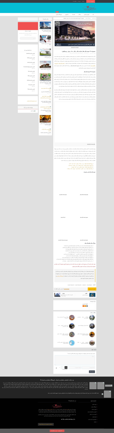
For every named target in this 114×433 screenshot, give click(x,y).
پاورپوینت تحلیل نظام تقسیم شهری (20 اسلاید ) (62, 334)
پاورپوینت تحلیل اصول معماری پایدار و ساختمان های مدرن (46, 102)
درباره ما (83, 1)
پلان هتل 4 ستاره (78, 284)
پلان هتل (84, 284)
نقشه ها (73, 14)
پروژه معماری (94, 404)
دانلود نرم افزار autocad (31, 62)
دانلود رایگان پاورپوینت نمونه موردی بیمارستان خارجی (46, 31)
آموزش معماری (86, 14)
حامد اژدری (91, 53)
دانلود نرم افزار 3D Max (31, 57)
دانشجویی (66, 14)
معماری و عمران (67, 409)
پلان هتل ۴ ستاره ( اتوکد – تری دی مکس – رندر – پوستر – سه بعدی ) (81, 165)
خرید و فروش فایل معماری (32, 100)
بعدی (63, 293)
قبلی (86, 293)
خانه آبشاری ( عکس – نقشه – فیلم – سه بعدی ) (62, 326)
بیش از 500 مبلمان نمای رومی (46, 91)
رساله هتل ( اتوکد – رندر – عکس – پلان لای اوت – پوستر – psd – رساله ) (80, 168)
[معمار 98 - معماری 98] (57, 406)
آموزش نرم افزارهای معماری (92, 411)
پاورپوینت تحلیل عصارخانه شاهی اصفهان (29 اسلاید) (82, 334)
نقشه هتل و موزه (72, 53)
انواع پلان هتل (89, 284)
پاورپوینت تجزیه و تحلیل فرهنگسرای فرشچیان (82, 343)
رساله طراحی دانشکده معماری (46, 69)
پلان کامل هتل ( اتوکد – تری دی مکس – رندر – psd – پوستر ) (82, 167)
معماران (95, 421)
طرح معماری (94, 416)
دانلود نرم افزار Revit (31, 71)
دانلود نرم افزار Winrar (31, 89)
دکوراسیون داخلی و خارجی (92, 419)
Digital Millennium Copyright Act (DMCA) (45, 424)
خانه (93, 14)
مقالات (79, 14)
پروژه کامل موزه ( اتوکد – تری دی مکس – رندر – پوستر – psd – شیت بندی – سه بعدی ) (45, 82)
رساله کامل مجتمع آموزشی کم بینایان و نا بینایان (46, 111)
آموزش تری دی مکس (93, 414)
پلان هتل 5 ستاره (71, 284)
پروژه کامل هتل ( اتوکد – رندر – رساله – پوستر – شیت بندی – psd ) (81, 163)
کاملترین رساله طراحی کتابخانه (46, 132)
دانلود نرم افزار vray (31, 84)
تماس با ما (79, 1)
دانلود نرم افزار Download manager (29, 66)
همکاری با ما (74, 1)
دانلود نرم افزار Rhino (31, 75)
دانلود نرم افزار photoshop (30, 53)
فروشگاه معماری (59, 14)
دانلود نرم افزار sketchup (31, 80)
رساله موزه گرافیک (48, 56)
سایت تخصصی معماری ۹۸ (50, 409)
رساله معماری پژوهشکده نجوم (83, 325)
